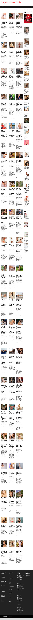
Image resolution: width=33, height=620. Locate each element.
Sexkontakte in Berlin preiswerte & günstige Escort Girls (26, 250)
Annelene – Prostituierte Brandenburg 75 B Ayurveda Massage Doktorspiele (19, 550)
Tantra (10, 594)
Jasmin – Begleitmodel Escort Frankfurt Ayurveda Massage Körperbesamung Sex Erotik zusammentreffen (12, 163)
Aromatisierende (3, 572)
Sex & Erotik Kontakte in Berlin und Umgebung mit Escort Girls (26, 239)
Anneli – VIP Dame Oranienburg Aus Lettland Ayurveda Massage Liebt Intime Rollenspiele (4, 500)
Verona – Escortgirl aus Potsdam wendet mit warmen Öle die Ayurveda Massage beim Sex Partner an (19, 444)
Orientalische (11, 572)
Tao (9, 596)
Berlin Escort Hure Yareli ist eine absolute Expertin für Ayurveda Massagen (11, 22)
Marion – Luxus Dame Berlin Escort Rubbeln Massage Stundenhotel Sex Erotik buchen (19, 219)
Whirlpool (10, 601)
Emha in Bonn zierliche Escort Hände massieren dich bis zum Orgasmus (26, 168)
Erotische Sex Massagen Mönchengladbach (20, 605)
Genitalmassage (3, 580)
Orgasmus (2, 601)
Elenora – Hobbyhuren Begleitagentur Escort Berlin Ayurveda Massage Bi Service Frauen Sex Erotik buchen (12, 275)
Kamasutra (2, 588)
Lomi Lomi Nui (3, 595)
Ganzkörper (2, 578)
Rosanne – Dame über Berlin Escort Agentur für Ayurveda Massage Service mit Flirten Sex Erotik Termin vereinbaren (12, 359)
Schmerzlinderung (11, 586)
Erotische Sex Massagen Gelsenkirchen (19, 593)
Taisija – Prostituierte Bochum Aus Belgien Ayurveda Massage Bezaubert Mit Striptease (19, 473)
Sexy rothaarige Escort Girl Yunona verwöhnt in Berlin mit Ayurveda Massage (4, 22)
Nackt (2, 599)
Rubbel (10, 582)
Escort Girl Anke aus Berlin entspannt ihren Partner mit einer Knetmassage (26, 46)
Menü (3, 6)
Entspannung (3, 574)
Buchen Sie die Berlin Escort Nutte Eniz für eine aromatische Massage (19, 22)
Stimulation (10, 592)
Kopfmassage (3, 592)
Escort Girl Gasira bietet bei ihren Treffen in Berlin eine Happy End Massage (26, 102)
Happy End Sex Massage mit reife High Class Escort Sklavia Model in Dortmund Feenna (4, 78)
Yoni (9, 602)
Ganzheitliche (3, 577)
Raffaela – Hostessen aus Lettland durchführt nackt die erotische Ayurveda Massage (4, 526)
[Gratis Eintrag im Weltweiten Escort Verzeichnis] (28, 18)
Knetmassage (3, 591)
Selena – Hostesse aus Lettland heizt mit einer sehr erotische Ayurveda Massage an (12, 472)
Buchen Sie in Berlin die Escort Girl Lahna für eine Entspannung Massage (26, 137)
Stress (10, 593)
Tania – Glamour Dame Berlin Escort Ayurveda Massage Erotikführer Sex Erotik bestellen (12, 219)
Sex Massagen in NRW (20, 575)
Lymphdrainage (3, 596)
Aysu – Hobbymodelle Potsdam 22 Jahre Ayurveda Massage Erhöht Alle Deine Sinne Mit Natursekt (4, 473)
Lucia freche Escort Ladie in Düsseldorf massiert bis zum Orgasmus (26, 35)
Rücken (10, 583)
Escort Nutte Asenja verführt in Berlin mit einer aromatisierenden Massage (19, 51)
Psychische (10, 578)
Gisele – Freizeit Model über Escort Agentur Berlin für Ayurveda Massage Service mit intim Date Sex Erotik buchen (12, 330)
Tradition (10, 600)
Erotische (2, 576)
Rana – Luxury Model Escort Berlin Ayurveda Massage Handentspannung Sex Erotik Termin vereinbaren (19, 192)
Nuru (1, 600)
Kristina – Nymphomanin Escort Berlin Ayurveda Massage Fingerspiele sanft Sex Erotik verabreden (12, 104)
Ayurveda (2, 573)
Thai (9, 597)
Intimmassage (3, 585)
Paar (9, 573)
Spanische (10, 589)
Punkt (10, 579)
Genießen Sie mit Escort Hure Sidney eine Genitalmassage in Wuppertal (26, 126)
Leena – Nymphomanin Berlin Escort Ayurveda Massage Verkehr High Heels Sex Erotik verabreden (19, 134)
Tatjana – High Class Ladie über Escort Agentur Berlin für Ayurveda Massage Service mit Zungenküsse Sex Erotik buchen (19, 388)
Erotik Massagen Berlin (11, 2)
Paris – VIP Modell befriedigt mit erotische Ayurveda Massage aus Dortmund (12, 526)
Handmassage (3, 582)
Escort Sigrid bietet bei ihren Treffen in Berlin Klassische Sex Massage (26, 57)
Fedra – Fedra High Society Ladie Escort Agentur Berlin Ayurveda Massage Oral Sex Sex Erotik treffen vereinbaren (4, 330)
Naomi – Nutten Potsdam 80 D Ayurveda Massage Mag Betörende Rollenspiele (12, 550)
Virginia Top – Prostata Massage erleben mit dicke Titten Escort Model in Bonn (19, 78)
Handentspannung (3, 581)
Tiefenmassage (11, 598)
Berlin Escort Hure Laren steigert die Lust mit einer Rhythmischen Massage (11, 51)
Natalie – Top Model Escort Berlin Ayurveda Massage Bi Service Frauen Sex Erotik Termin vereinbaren (19, 248)
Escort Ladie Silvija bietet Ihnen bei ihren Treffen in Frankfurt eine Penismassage (4, 51)
